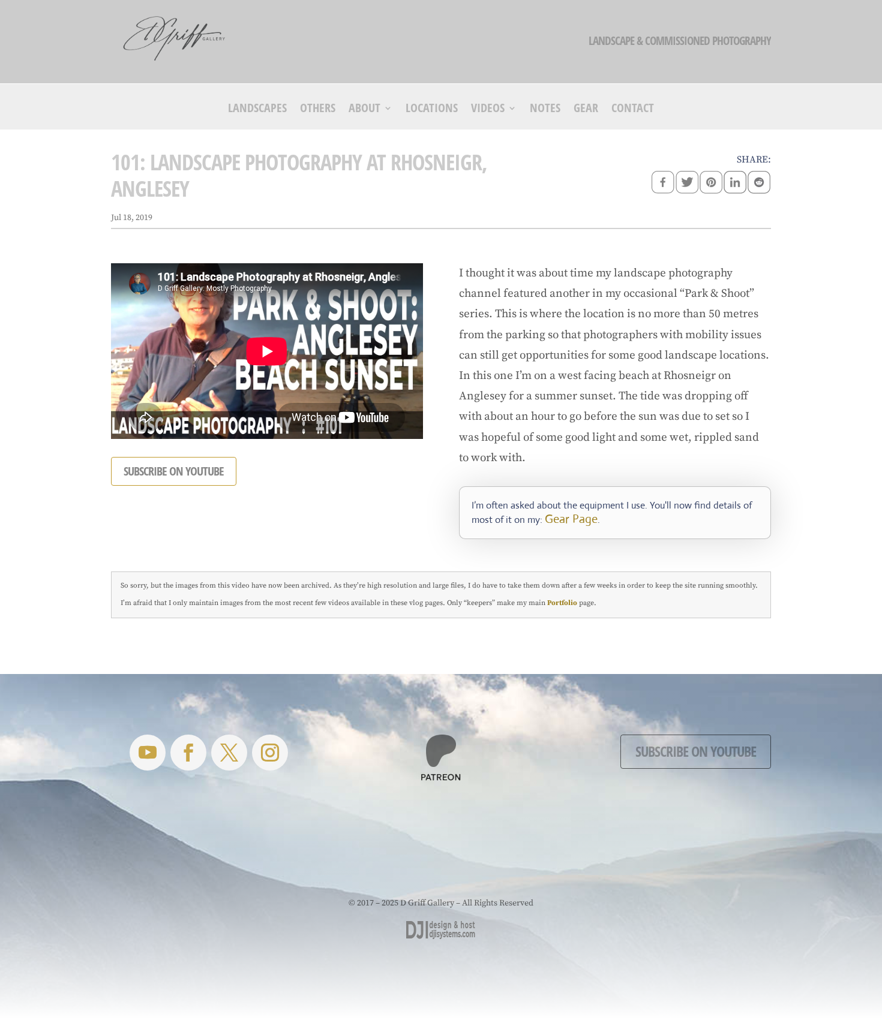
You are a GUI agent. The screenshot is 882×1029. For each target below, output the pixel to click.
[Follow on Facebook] (188, 753)
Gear (586, 110)
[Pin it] (711, 183)
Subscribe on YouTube (695, 751)
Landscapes (257, 110)
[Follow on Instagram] (270, 753)
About (364, 110)
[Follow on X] (229, 753)
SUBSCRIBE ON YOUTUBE (174, 471)
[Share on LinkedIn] (735, 183)
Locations (432, 110)
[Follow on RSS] (148, 753)
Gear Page (571, 519)
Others (317, 110)
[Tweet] (687, 183)
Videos (488, 110)
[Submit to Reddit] (759, 183)
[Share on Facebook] (663, 183)
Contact (632, 110)
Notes (545, 110)
